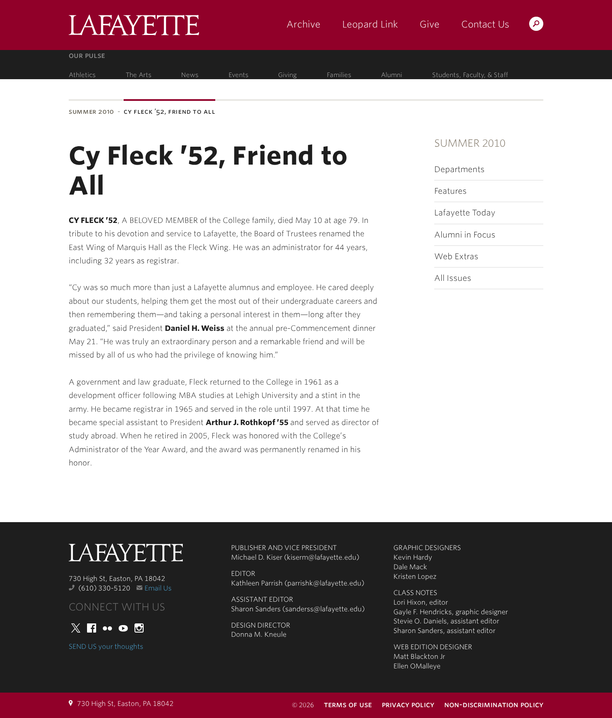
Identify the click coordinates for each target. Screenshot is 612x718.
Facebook (92, 628)
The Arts (139, 75)
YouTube (123, 628)
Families (339, 75)
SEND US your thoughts (106, 646)
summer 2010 (91, 111)
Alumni (391, 75)
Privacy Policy (408, 704)
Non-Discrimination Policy (493, 704)
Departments (459, 169)
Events (239, 75)
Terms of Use (348, 704)
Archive (303, 24)
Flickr (107, 628)
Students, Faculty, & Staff (470, 75)
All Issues (452, 278)
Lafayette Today (464, 213)
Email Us (158, 588)
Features (450, 191)
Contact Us (485, 24)
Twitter (76, 628)
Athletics (82, 75)
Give (430, 24)
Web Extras (456, 256)
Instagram (139, 628)
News (190, 75)
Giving (287, 75)
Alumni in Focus (464, 235)
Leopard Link (370, 24)
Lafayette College (126, 555)
